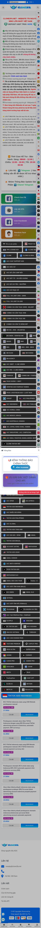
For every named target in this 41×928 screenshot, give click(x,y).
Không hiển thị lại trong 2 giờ (29, 492)
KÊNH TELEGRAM (22, 467)
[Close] (38, 450)
